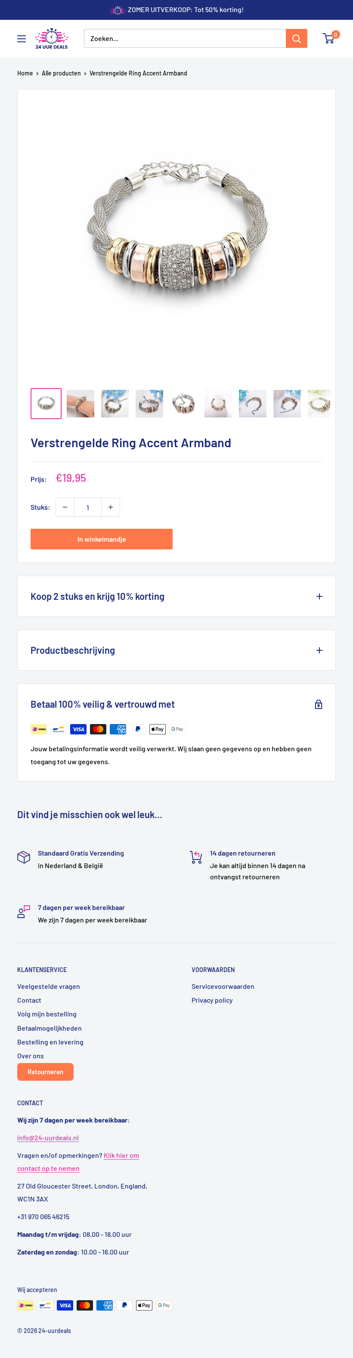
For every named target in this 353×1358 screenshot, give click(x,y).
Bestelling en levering (50, 1042)
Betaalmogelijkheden (49, 1028)
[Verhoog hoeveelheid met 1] (111, 507)
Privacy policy (212, 1000)
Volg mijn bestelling (47, 1014)
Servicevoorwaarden (223, 986)
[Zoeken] (296, 38)
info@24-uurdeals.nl (48, 1137)
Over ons (30, 1055)
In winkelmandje (101, 539)
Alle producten (61, 73)
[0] (328, 38)
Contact (29, 1000)
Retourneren (45, 1072)
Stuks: (40, 507)
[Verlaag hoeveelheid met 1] (65, 507)
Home (25, 73)
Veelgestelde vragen (48, 986)
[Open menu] (21, 38)
